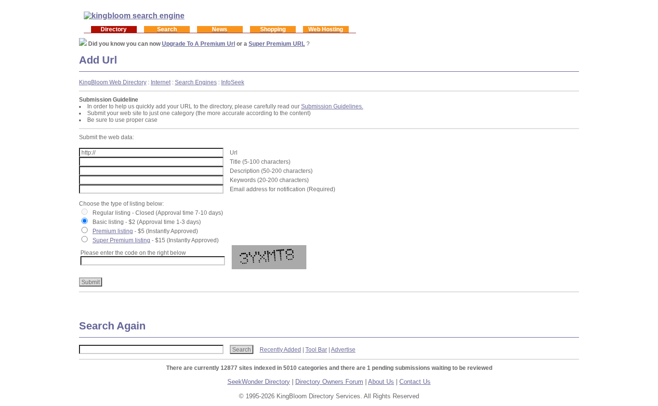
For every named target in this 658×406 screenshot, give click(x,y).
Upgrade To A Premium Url (198, 43)
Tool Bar (316, 349)
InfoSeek (232, 82)
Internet (161, 82)
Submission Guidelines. (332, 106)
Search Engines (196, 82)
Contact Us (415, 381)
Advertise (343, 349)
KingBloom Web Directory (112, 82)
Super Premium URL (277, 43)
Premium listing (112, 231)
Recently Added (280, 349)
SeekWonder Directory (258, 381)
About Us (381, 381)
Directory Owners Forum (329, 381)
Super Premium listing (121, 240)
